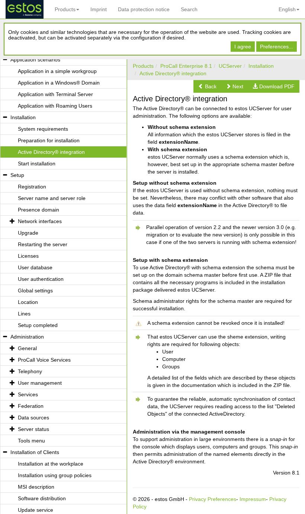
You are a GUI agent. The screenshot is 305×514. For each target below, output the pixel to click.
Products (65, 9)
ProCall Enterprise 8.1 (186, 66)
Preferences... (276, 47)
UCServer (230, 66)
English (287, 9)
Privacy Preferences (212, 499)
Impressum (253, 499)
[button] (207, 86)
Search (189, 9)
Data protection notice (144, 9)
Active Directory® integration (172, 73)
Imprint (98, 9)
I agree (242, 47)
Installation (261, 66)
